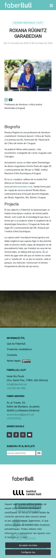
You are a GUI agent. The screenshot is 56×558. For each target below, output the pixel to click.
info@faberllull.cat (17, 384)
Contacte (12, 355)
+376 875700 (14, 418)
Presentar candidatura (19, 349)
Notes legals (14, 360)
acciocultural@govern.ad (20, 414)
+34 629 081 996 (16, 388)
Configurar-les (28, 552)
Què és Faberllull (16, 343)
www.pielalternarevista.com (18, 186)
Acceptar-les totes (28, 545)
